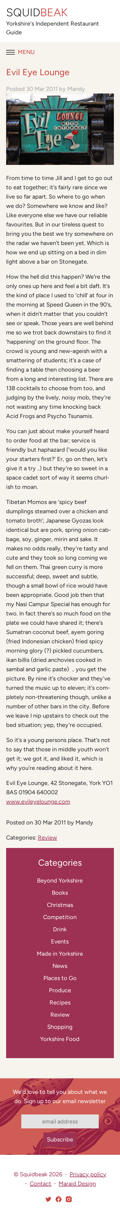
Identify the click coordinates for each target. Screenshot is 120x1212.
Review (47, 837)
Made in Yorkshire (60, 953)
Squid (37, 12)
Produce (60, 990)
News (59, 965)
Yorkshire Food (60, 1038)
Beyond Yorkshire (60, 880)
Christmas (60, 904)
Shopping (60, 1026)
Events (60, 941)
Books (60, 892)
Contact (40, 1183)
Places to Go (60, 978)
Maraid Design (77, 1183)
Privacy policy (88, 1174)
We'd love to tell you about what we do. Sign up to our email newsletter (60, 1096)
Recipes (60, 1002)
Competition (60, 917)
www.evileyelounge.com (38, 801)
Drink (60, 929)
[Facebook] (58, 1199)
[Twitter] (48, 1199)
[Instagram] (69, 1199)
